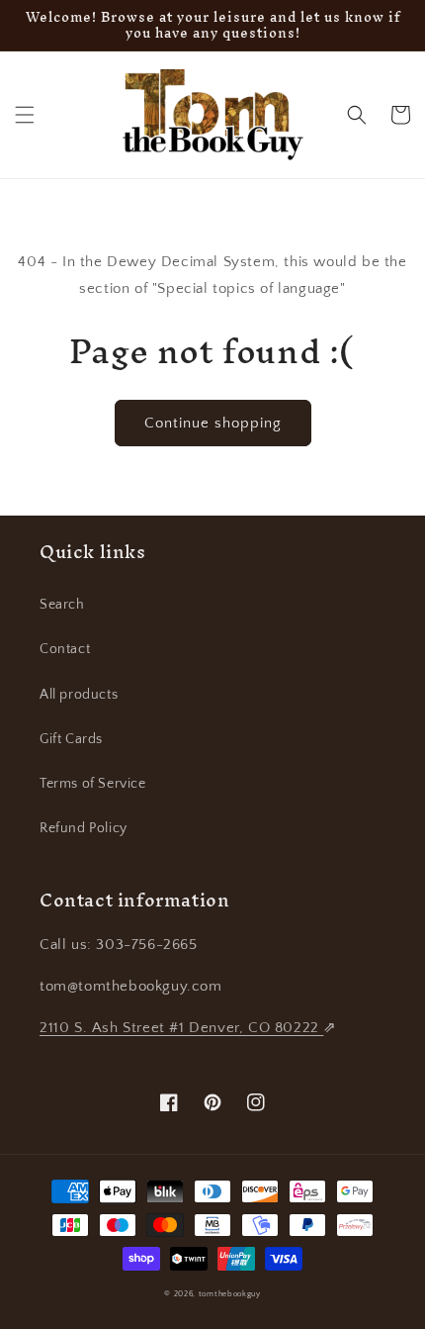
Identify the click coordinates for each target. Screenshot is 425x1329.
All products (79, 695)
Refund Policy (84, 828)
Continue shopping (213, 423)
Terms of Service (93, 784)
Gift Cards (71, 739)
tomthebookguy (230, 1293)
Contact (65, 649)
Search (62, 605)
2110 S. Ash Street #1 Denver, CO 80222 (181, 1027)
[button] (24, 115)
